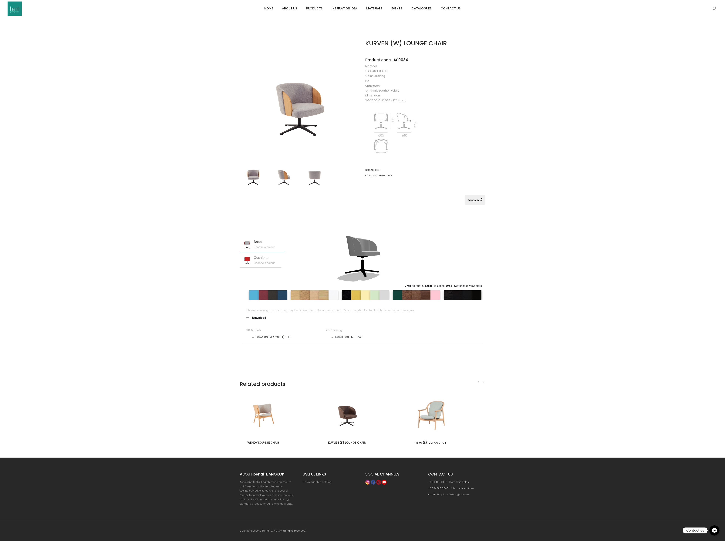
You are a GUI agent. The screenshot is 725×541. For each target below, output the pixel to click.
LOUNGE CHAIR (385, 175)
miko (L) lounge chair (430, 443)
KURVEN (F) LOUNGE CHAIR (347, 443)
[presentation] (478, 381)
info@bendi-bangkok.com (453, 494)
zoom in (474, 200)
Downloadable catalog (317, 482)
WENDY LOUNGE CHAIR (263, 443)
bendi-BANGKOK (272, 531)
